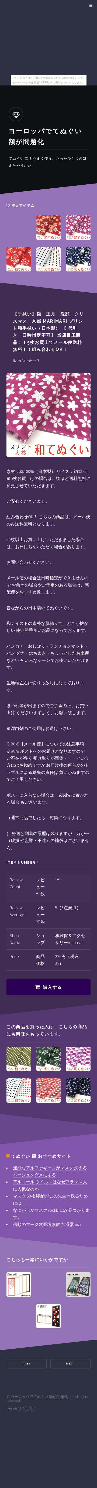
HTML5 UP (27, 1408)
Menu (90, 6)
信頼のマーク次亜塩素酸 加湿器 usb (47, 1224)
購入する (52, 987)
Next (70, 1363)
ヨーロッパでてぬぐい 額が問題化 (39, 1396)
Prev (27, 1363)
